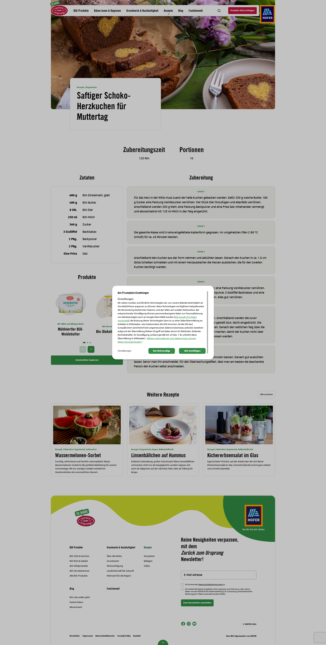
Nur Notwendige (161, 351)
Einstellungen (124, 351)
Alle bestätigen (192, 351)
